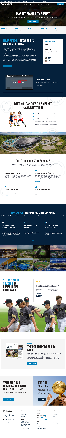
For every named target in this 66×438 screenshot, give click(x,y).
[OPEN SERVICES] (27, 4)
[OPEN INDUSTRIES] (34, 4)
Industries (22, 419)
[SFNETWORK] (3, 1)
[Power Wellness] (44, 1)
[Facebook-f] (6, 422)
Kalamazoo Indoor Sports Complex (41, 417)
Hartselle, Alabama (40, 415)
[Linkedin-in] (8, 422)
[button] (32, 240)
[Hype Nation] (32, 1)
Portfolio (38, 413)
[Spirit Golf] (38, 1)
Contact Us (54, 420)
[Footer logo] (7, 411)
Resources (38, 421)
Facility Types (39, 410)
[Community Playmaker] (10, 1)
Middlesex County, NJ (41, 419)
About (54, 410)
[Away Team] (17, 1)
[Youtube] (11, 422)
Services (22, 410)
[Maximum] (25, 1)
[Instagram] (4, 422)
